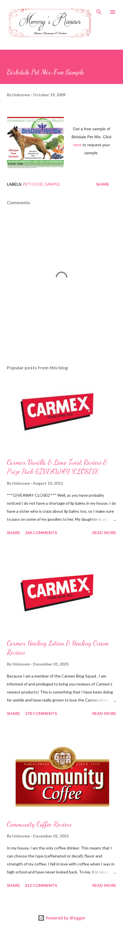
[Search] (99, 10)
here (77, 145)
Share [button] (102, 184)
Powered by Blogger (65, 918)
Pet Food (33, 184)
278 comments (41, 713)
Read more (104, 532)
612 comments (41, 885)
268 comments (41, 532)
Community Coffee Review (39, 824)
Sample (52, 184)
